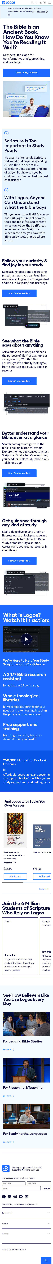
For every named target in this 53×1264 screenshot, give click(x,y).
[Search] (32, 2)
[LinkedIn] (26, 1196)
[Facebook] (4, 1196)
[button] (26, 639)
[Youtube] (21, 1196)
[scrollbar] (26, 977)
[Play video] (26, 639)
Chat (46, 1260)
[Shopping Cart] (45, 3)
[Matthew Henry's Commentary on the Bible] (15, 830)
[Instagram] (15, 1196)
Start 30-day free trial (26, 72)
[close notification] (47, 12)
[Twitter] (9, 1196)
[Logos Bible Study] (8, 2)
